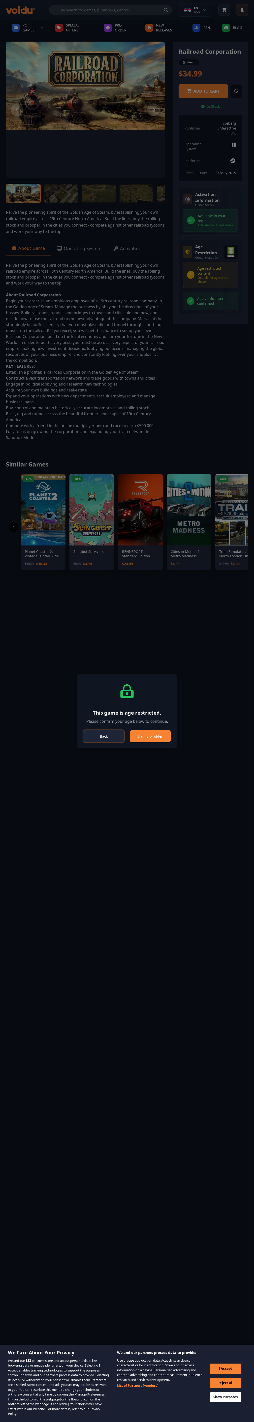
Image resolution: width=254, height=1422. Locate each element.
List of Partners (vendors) (137, 1385)
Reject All (225, 1383)
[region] (127, 1383)
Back (104, 736)
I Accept (225, 1368)
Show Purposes (225, 1397)
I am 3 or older (150, 736)
